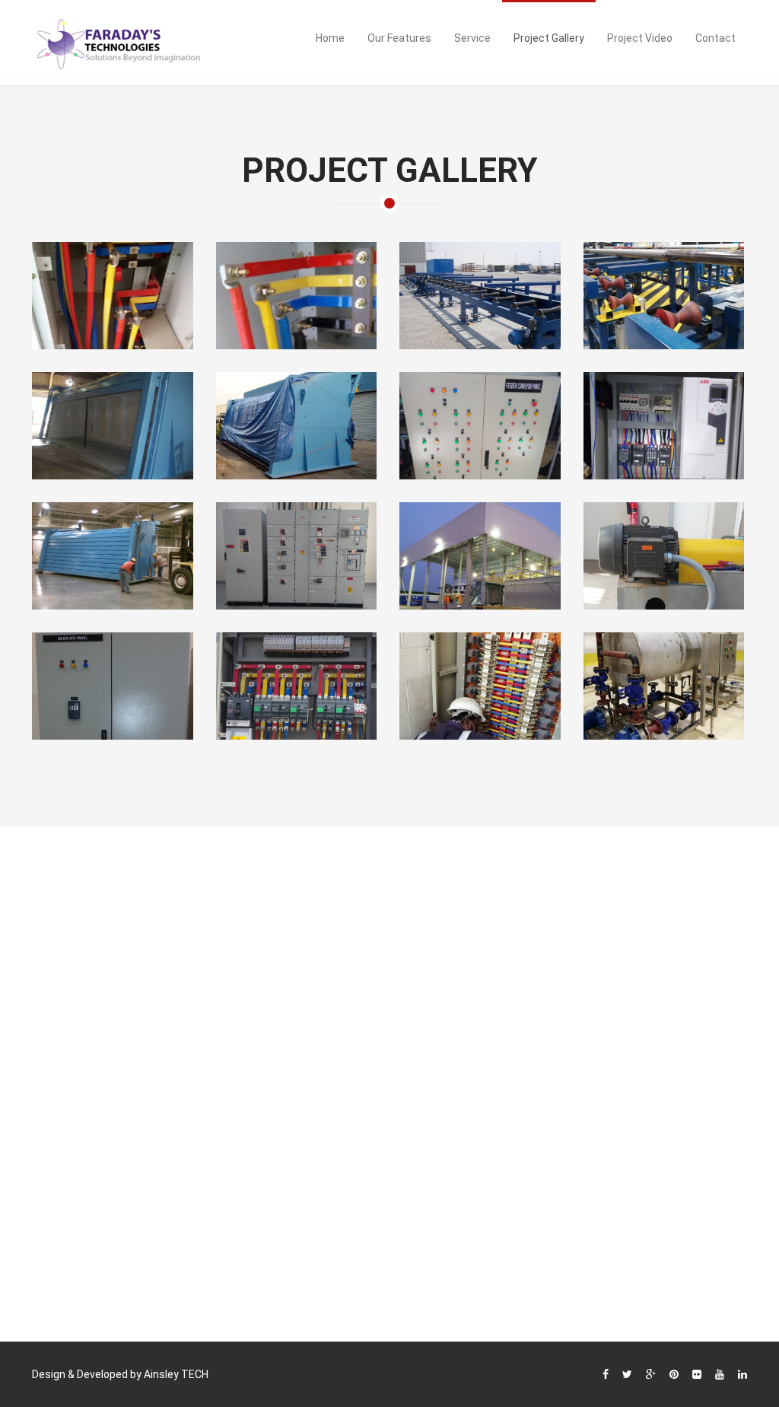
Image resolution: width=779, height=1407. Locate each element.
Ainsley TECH (176, 1374)
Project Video (639, 38)
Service (472, 38)
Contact (715, 38)
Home (330, 38)
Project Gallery (549, 38)
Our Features (399, 38)
